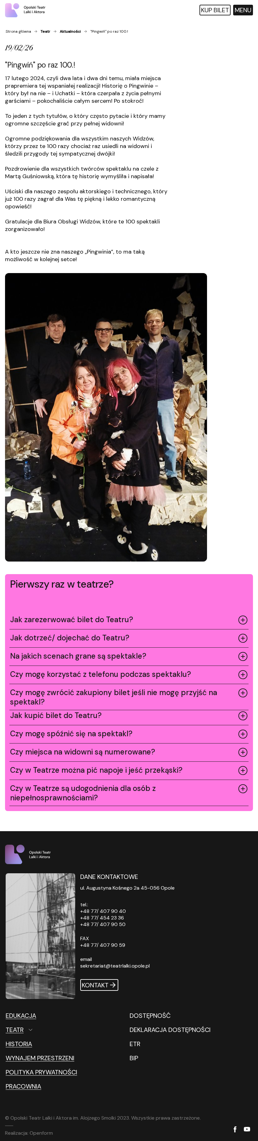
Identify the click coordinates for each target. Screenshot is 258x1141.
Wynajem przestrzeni (40, 1058)
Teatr (45, 31)
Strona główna (18, 31)
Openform (41, 1133)
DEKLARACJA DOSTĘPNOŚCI (170, 1029)
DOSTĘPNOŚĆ (150, 1015)
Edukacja (21, 1015)
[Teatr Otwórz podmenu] (47, 1029)
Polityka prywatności (41, 1072)
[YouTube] (247, 1129)
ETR (135, 1043)
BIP (134, 1058)
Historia (19, 1043)
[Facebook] (235, 1130)
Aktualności (70, 31)
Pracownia (23, 1086)
